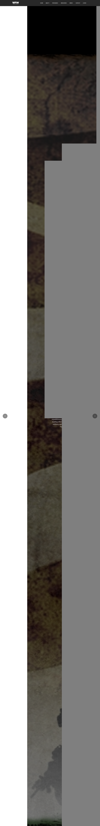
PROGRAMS (55, 3)
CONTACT (78, 3)
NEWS (71, 3)
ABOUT (47, 3)
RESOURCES (63, 3)
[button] (5, 416)
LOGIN (84, 3)
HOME (41, 3)
